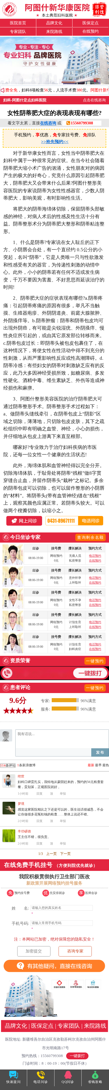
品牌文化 (54, 23)
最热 (105, 765)
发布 (100, 752)
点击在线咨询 (94, 100)
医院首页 (18, 23)
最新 (91, 765)
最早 (98, 765)
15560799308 (82, 123)
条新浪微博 (17, 765)
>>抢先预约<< (54, 141)
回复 (39, 793)
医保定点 (90, 23)
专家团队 (18, 31)
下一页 (65, 854)
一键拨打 (77, 1056)
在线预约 (90, 31)
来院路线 (54, 31)
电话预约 (95, 556)
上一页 (51, 854)
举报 (63, 793)
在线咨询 (48, 123)
